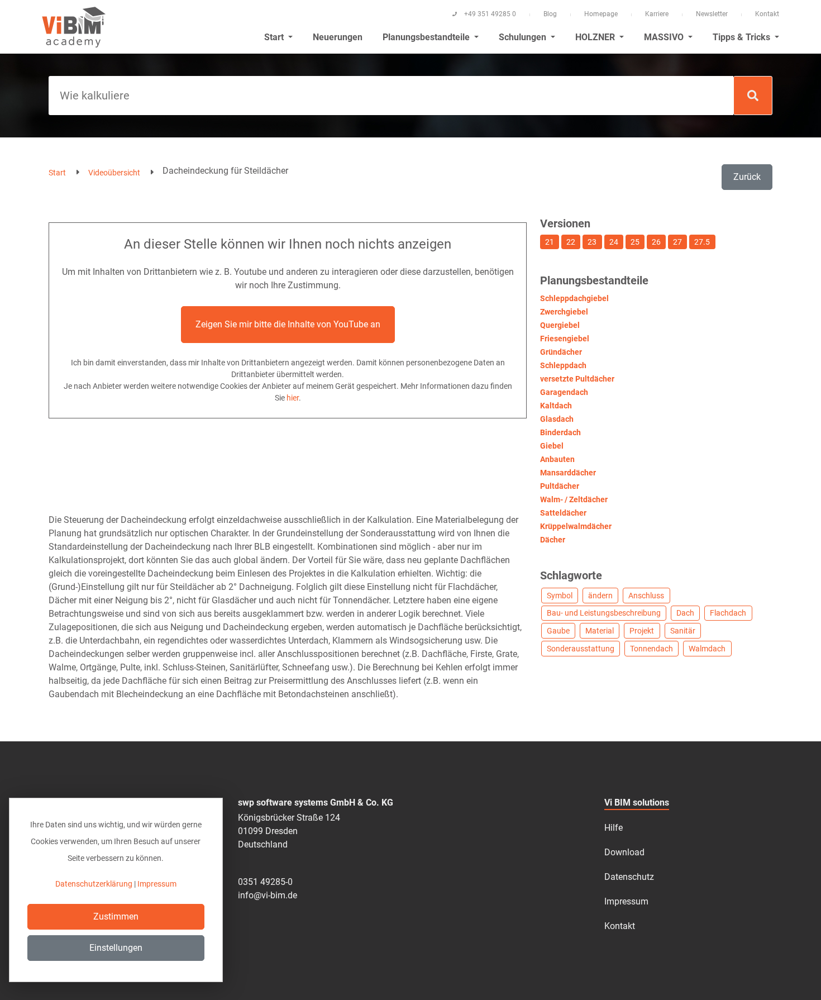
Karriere (657, 14)
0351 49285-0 (265, 882)
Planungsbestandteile (427, 37)
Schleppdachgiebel (574, 298)
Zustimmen (116, 916)
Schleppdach (563, 365)
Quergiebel (560, 325)
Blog (550, 14)
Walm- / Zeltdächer (574, 499)
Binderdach (560, 432)
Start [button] (275, 37)
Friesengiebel (564, 338)
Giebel (552, 445)
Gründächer (561, 351)
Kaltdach (556, 405)
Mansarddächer (568, 472)
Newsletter (712, 14)
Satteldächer (563, 512)
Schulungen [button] (523, 37)
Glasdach (557, 419)
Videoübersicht (114, 172)
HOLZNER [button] (596, 37)
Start (57, 172)
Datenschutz (629, 877)
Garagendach (564, 392)
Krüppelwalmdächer (576, 526)
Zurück (747, 177)
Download (624, 852)
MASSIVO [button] (665, 37)
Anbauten (557, 459)
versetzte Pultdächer (577, 378)
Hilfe (613, 827)
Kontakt (767, 14)
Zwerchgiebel (564, 311)
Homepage (601, 14)
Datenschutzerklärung (93, 883)
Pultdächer (559, 486)
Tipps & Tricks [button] (742, 37)
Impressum (626, 901)
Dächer (552, 539)
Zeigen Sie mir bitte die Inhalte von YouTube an (287, 324)
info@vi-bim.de (267, 895)
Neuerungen (337, 37)
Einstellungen (115, 947)
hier (293, 397)
